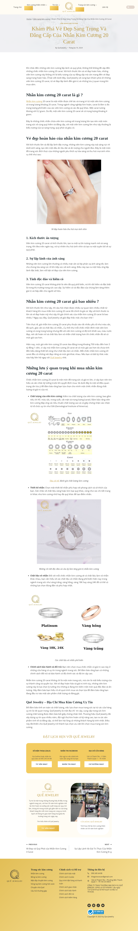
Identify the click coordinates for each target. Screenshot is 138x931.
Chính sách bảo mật (67, 873)
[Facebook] (89, 905)
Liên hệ (105, 7)
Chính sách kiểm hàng (68, 897)
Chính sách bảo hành (67, 890)
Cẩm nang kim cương (69, 23)
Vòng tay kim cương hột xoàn (43, 884)
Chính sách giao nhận (68, 887)
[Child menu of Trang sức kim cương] (79, 9)
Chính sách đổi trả (66, 894)
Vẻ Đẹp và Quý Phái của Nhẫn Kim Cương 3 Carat (46, 848)
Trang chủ (17, 7)
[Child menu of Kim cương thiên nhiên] (28, 8)
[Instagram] (93, 905)
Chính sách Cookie (66, 877)
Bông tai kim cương (38, 877)
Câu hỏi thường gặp (39, 891)
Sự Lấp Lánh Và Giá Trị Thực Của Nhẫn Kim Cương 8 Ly (93, 848)
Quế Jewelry (62, 48)
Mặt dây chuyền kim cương (42, 880)
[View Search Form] (130, 7)
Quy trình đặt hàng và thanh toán (70, 882)
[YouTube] (102, 905)
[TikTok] (98, 905)
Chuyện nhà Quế (37, 887)
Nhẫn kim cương (37, 873)
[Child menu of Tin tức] (54, 8)
